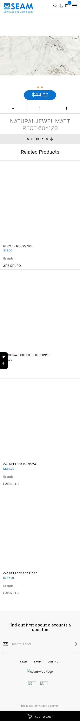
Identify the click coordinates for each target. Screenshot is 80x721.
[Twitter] (4, 357)
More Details (37, 139)
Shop (37, 662)
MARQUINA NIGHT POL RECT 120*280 (26, 355)
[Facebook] (4, 364)
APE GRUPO (12, 266)
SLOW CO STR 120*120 (17, 246)
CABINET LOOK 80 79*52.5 (20, 573)
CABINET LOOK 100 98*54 (20, 464)
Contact (54, 662)
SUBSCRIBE (73, 644)
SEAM (23, 662)
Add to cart (43, 717)
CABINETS (11, 484)
